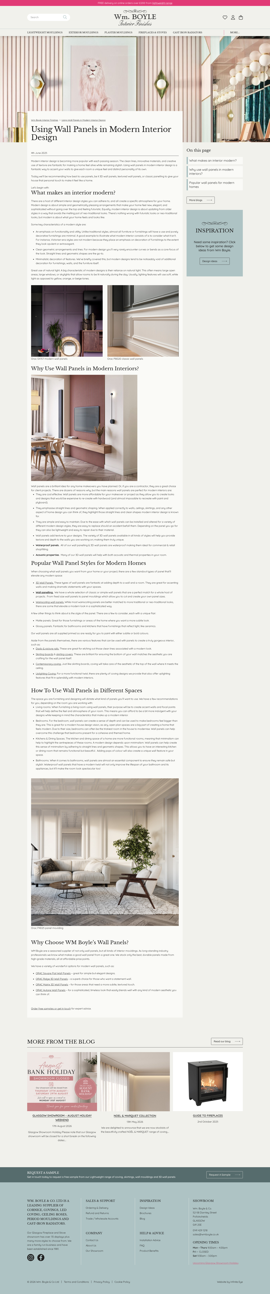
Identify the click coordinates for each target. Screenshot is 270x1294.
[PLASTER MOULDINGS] (118, 32)
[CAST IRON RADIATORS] (187, 32)
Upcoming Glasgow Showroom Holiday (215, 1262)
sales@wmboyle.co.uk (206, 1234)
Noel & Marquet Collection (135, 1097)
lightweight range (162, 3)
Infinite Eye (236, 1281)
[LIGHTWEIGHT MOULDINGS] (44, 32)
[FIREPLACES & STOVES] (153, 32)
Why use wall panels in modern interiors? (211, 172)
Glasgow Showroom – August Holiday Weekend (62, 1097)
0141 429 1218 (200, 1230)
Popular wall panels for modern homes (211, 185)
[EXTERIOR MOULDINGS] (83, 32)
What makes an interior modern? (213, 160)
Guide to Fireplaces (208, 1097)
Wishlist (225, 17)
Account (233, 17)
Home (135, 17)
